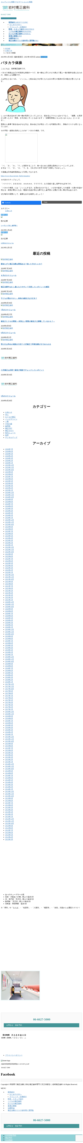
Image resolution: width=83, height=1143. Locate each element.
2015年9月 (9, 744)
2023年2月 (9, 543)
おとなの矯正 (10, 417)
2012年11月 (9, 821)
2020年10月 (9, 607)
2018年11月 (9, 659)
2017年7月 (9, 696)
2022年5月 (9, 563)
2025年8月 (9, 474)
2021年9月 (9, 581)
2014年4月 (9, 782)
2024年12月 (9, 492)
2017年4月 (9, 702)
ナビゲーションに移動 (23, 2)
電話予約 (8, 1138)
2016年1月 (9, 734)
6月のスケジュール (8, 333)
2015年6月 (9, 750)
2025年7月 (9, 476)
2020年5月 (9, 618)
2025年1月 (9, 490)
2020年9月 (9, 609)
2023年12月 (9, 520)
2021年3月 (9, 595)
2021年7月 (9, 586)
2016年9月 (9, 716)
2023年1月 (9, 545)
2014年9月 (9, 771)
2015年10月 (9, 741)
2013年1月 (9, 817)
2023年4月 (9, 538)
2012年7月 (9, 830)
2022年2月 (9, 570)
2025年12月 (9, 465)
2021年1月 (9, 600)
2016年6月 (9, 723)
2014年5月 (9, 780)
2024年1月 (9, 518)
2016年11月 (9, 714)
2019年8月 (9, 639)
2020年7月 (9, 613)
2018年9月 (9, 664)
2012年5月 (9, 835)
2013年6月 (9, 805)
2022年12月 (9, 547)
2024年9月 (9, 499)
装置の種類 (12, 1106)
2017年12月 (9, 684)
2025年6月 (9, 479)
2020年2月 (9, 625)
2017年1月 (9, 709)
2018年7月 (9, 668)
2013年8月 (9, 801)
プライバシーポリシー (13, 1055)
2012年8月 (9, 828)
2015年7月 (9, 748)
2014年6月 (9, 778)
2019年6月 (9, 643)
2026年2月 (9, 461)
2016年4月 (9, 728)
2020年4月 (9, 620)
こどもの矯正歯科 (15, 1101)
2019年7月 (9, 641)
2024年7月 (9, 504)
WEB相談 (9, 1140)
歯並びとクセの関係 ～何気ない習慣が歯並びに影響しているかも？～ (28, 321)
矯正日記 (8, 428)
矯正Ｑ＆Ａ (9, 431)
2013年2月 (9, 814)
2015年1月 (9, 762)
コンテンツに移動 (8, 2)
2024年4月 (9, 511)
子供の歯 (8, 424)
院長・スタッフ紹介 (15, 1099)
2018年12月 (9, 657)
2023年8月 (9, 529)
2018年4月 (9, 675)
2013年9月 (9, 798)
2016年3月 (9, 730)
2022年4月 (9, 566)
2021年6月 (9, 588)
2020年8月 (9, 611)
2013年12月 (9, 791)
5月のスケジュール (8, 396)
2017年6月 (9, 698)
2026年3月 (9, 458)
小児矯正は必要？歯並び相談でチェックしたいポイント (22, 370)
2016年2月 (9, 732)
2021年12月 (9, 575)
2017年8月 (9, 693)
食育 (7, 435)
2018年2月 (9, 680)
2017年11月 (9, 686)
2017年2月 (9, 707)
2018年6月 (9, 670)
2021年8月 (9, 584)
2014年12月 (9, 764)
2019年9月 (9, 636)
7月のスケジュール (8, 310)
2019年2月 (9, 652)
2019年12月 (9, 629)
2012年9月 (9, 826)
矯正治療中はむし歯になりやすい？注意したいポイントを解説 (25, 287)
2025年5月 (9, 481)
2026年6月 (9, 451)
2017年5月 (9, 700)
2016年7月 (9, 721)
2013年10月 (9, 796)
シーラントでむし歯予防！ (9, 225)
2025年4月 (9, 483)
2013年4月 (9, 810)
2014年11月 (9, 766)
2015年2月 (9, 759)
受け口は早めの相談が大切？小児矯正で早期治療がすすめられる (26, 344)
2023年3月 (9, 540)
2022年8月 (9, 556)
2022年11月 (9, 550)
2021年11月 (9, 577)
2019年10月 (9, 634)
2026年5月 (9, 454)
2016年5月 (9, 725)
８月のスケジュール (8, 275)
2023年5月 (9, 536)
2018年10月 (9, 661)
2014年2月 (9, 787)
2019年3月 (9, 650)
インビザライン (11, 419)
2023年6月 (9, 534)
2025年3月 (9, 486)
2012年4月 (9, 837)
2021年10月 (9, 579)
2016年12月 (9, 712)
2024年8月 (9, 502)
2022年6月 (9, 561)
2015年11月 (9, 739)
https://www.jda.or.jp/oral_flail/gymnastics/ (15, 176)
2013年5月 (9, 807)
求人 (7, 415)
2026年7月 (9, 449)
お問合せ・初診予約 (8, 18)
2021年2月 (9, 597)
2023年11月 (9, 522)
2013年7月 (9, 803)
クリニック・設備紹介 (18, 27)
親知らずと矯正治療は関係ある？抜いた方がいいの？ (21, 264)
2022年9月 (9, 554)
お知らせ (44, 57)
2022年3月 (9, 568)
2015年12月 (9, 737)
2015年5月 (9, 753)
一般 (7, 421)
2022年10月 (9, 552)
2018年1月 (9, 682)
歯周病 (7, 426)
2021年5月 (9, 591)
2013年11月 (9, 794)
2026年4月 (9, 456)
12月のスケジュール (7, 243)
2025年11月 (9, 467)
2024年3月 (9, 513)
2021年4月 (9, 593)
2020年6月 (9, 616)
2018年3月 (9, 677)
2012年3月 (9, 839)
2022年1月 (9, 572)
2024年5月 (9, 508)
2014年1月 (9, 789)
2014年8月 (9, 773)
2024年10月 (9, 497)
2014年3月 (9, 785)
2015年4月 (9, 755)
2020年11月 (9, 604)
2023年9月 (9, 527)
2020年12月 (9, 602)
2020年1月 (9, 627)
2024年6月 (9, 506)
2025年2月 (9, 488)
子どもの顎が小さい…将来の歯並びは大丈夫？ (19, 298)
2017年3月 (9, 705)
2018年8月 (9, 666)
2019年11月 (9, 632)
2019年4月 (9, 648)
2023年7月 (9, 531)
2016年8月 (9, 718)
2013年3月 (9, 812)
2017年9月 (9, 691)
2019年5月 (9, 645)
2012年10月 (9, 823)
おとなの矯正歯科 (15, 1103)
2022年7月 (9, 559)
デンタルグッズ (11, 437)
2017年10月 (9, 689)
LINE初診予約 (10, 1135)
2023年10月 (9, 524)
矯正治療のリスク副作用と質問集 (21, 1110)
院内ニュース (10, 433)
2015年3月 (9, 757)
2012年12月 (9, 819)
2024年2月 (9, 515)
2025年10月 (9, 470)
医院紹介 (11, 1092)
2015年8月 (9, 746)
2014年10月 (9, 769)
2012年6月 (9, 833)
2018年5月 (9, 673)
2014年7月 (9, 775)
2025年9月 (9, 472)
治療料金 (11, 1108)
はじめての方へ (16, 25)
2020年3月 (9, 623)
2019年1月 (9, 655)
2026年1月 (9, 463)
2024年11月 (9, 495)
